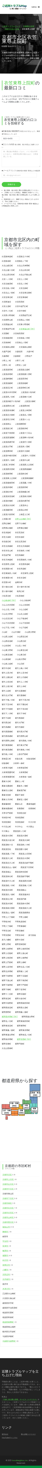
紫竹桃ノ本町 (7, 754)
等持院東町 (6, 822)
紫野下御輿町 (7, 985)
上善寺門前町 (22, 754)
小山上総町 (23, 609)
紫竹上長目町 (7, 682)
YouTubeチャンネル (10, 1437)
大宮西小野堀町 (8, 315)
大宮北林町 (23, 288)
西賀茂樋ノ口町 (25, 885)
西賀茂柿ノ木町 (23, 844)
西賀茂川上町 (7, 858)
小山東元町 (21, 654)
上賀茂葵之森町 (23, 369)
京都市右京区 (9, 1208)
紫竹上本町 (21, 686)
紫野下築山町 (7, 980)
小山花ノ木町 (20, 645)
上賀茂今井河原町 (9, 392)
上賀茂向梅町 (7, 501)
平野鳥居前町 (20, 921)
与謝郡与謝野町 (10, 1341)
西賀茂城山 (6, 872)
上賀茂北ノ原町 (25, 415)
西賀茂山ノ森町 (8, 912)
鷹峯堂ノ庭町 (22, 799)
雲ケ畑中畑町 (7, 591)
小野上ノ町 (6, 360)
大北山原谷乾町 (8, 274)
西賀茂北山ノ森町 (9, 867)
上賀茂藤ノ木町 (25, 482)
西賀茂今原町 (7, 835)
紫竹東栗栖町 (7, 745)
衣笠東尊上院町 (27, 573)
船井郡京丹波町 (9, 1331)
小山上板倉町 (25, 600)
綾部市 (5, 1236)
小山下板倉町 (22, 618)
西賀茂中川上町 (8, 881)
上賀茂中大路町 (23, 451)
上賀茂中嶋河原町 (9, 455)
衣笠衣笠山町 (7, 550)
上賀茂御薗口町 (23, 491)
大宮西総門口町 (25, 315)
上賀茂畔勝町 (7, 378)
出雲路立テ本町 (23, 256)
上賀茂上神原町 (25, 410)
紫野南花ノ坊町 (25, 1034)
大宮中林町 (21, 311)
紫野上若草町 (7, 967)
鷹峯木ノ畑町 (22, 786)
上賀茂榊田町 (20, 424)
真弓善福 (32, 935)
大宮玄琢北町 (7, 297)
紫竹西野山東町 (8, 740)
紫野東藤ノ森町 (8, 1030)
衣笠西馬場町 (24, 564)
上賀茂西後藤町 (25, 469)
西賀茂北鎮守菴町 (26, 862)
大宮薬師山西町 (8, 347)
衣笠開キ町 (6, 582)
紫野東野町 (21, 1025)
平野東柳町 (21, 926)
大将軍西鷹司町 (8, 772)
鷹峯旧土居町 (7, 790)
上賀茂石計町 (7, 387)
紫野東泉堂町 (7, 1025)
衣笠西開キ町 (7, 568)
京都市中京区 (9, 1189)
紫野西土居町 (22, 1007)
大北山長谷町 (24, 270)
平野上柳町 (23, 917)
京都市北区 (8, 1174)
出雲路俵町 (6, 261)
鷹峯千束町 (19, 795)
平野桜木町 (6, 921)
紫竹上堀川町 (7, 686)
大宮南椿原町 (7, 338)
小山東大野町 (7, 650)
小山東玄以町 (22, 650)
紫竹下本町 (21, 713)
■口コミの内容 (20, 145)
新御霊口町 (6, 758)
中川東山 (5, 831)
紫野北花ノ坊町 (23, 967)
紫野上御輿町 (22, 958)
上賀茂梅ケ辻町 (25, 396)
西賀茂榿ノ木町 (8, 885)
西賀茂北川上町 (8, 862)
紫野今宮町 (19, 939)
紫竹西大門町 (22, 731)
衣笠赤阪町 (6, 532)
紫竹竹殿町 (19, 727)
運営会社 (5, 1434)
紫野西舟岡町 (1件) (10, 1016)
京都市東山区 (8, 1193)
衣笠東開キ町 (7, 577)
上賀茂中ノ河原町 (28, 455)
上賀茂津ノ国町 (23, 446)
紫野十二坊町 (7, 994)
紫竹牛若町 (6, 668)
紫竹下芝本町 (7, 704)
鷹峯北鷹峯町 (7, 786)
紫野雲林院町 (20, 944)
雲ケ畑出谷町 (7, 587)
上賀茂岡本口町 (8, 406)
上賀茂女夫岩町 (8, 505)
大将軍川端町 (7, 767)
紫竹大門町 (19, 722)
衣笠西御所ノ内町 (24, 559)
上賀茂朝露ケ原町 (24, 374)
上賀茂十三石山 (25, 433)
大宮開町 (5, 333)
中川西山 (30, 826)
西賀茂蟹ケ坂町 (21, 849)
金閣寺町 (19, 582)
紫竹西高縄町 (7, 736)
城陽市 (7, 1255)
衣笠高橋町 (19, 555)
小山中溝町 (16, 632)
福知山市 (8, 1227)
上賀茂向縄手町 (23, 501)
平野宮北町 (6, 930)
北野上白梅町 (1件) (23, 519)
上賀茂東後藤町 (27, 478)
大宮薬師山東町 (25, 347)
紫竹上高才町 (7, 672)
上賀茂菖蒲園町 (8, 437)
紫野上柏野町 (7, 948)
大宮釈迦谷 (6, 301)
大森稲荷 (19, 351)
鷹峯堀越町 (31, 804)
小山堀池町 (6, 659)
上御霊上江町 (24, 514)
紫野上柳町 (21, 962)
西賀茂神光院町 (21, 872)
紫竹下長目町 (22, 709)
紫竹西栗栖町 (7, 731)
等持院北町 (21, 813)
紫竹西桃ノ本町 (25, 740)
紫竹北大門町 (7, 695)
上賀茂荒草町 (22, 378)
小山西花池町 (7, 641)
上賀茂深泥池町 (8, 496)
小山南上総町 (7, 663)
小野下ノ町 (19, 360)
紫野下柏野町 (7, 976)
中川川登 (32, 822)
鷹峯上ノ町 (19, 781)
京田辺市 (7, 1274)
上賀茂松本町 (7, 491)
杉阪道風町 (31, 758)
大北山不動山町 (25, 274)
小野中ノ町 (6, 365)
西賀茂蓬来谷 (24, 894)
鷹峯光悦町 (6, 795)
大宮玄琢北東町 (25, 292)
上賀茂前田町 (22, 487)
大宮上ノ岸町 (22, 279)
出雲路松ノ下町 (21, 261)
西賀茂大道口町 (8, 840)
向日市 (6, 1260)
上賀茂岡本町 (24, 406)
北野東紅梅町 (22, 528)
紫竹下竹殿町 (7, 709)
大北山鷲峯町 (7, 1048)
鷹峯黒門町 (21, 790)
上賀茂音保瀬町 (8, 410)
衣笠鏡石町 (6, 541)
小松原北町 (6, 596)
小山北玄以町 (7, 618)
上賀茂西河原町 (8, 469)
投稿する (11, 184)
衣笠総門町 (6, 555)
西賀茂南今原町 (23, 903)
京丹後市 (7, 1279)
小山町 (4, 632)
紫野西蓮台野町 (28, 1016)
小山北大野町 (7, 614)
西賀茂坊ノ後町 (8, 894)
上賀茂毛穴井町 (8, 419)
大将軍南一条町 (25, 777)
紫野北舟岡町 (7, 971)
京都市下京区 (9, 1198)
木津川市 (7, 1288)
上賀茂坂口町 (7, 428)
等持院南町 (19, 822)
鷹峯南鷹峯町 (7, 808)
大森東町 (17, 356)
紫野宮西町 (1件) (24, 1039)
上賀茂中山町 (24, 460)
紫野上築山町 (22, 953)
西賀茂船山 (21, 890)
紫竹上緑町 (6, 691)
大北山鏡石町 (7, 265)
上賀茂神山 (6, 424)
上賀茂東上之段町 (9, 478)
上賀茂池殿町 (7, 383)
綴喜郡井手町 (8, 1303)
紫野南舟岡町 (7, 1039)
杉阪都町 (5, 763)
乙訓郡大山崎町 (9, 1293)
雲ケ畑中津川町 (23, 587)
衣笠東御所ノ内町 (9, 573)
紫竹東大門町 (22, 745)
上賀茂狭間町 (7, 473)
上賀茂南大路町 (25, 496)
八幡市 (7, 1269)
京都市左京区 (9, 1184)
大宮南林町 (6, 342)
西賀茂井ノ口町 (19, 831)
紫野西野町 (6, 1012)
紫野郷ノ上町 (22, 971)
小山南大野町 (20, 659)
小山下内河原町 (8, 623)
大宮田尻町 (19, 301)
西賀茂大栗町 (22, 835)
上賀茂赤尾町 (7, 374)
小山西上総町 (7, 636)
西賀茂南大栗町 (8, 908)
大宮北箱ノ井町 (8, 288)
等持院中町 (6, 817)
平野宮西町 (6, 935)
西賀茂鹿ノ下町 (8, 853)
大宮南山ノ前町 (21, 342)
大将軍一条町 (18, 763)
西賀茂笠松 (6, 849)
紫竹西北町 (6, 722)
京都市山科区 (9, 1217)
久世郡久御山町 (9, 1298)
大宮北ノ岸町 (22, 283)
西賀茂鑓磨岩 (24, 912)
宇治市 (7, 1241)
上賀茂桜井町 (22, 428)
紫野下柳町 (6, 989)
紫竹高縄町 (6, 727)
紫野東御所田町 (23, 1021)
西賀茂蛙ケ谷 (7, 844)
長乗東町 (32, 808)
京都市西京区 (9, 1222)
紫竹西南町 (19, 718)
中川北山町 (6, 826)
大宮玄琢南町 (22, 297)
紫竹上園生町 (7, 677)
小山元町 (20, 663)
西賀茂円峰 (21, 899)
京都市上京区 (9, 1179)
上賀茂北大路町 (8, 415)
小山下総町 (23, 627)
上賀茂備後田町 (8, 482)
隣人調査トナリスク (28, 1434)
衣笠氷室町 (21, 577)
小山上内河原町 (8, 605)
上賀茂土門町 (7, 446)
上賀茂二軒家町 (8, 464)
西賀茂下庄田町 (27, 867)
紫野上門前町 (7, 962)
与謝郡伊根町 (8, 1336)
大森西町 (5, 356)
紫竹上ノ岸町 (22, 682)
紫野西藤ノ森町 (21, 1012)
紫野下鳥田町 (22, 980)
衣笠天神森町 (7, 559)
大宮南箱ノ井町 (23, 338)
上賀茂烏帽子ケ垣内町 (11, 401)
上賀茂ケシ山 (24, 419)
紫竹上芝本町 (22, 672)
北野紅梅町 (6, 523)
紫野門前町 (19, 1043)
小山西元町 (21, 641)
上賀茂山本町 (22, 510)
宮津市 (6, 1246)
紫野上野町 (6, 944)
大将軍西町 (23, 772)
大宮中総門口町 (21, 306)
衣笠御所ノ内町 (23, 550)
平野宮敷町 (19, 930)
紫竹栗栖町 (21, 695)
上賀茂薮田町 (7, 510)
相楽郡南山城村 (9, 1327)
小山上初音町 (24, 605)
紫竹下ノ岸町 (7, 713)
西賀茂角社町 (7, 876)
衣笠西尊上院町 (8, 564)
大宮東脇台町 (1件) (27, 329)
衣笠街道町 (19, 537)
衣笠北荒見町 (20, 541)
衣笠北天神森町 (23, 546)
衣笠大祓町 (6, 537)
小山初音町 (6, 645)
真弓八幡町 (6, 939)
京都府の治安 (28, 26)
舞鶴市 (7, 1231)
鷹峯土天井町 (7, 799)
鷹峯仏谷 (19, 804)
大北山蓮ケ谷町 (8, 270)
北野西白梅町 (7, 528)
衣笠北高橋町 (7, 546)
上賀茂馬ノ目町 (8, 396)
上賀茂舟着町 (7, 487)
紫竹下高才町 (24, 700)
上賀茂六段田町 (8, 514)
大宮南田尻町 (18, 333)
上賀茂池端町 (22, 383)
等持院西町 (19, 817)
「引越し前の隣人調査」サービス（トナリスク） (20, 1399)
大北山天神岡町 (23, 265)
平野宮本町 (19, 935)
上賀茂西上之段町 (26, 464)
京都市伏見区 (9, 1212)
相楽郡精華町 (9, 1322)
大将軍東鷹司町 (8, 777)
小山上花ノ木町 (8, 609)
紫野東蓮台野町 (8, 1034)
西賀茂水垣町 (7, 903)
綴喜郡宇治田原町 (9, 1308)
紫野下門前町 (22, 985)
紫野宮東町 (6, 1043)
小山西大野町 (30, 632)
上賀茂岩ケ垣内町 (28, 392)
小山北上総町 (22, 614)
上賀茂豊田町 (7, 451)
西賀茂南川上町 (25, 908)
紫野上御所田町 (23, 948)
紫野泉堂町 (6, 998)
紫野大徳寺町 (20, 998)
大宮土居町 (6, 306)
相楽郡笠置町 (8, 1312)
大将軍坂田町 (22, 767)
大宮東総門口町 (8, 329)
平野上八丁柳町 (8, 917)
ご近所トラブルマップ (11, 26)
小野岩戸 (28, 356)
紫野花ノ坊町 (7, 1021)
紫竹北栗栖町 (20, 691)
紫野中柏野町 (7, 1003)
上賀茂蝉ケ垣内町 (26, 437)
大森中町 (30, 351)
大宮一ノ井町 (7, 279)
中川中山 (19, 826)
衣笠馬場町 (21, 568)
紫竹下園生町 (22, 704)
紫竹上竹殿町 (22, 677)
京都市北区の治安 (11, 29)
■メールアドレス (21, 170)
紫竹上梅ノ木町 (21, 668)
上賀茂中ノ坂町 (8, 460)
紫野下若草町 (20, 989)
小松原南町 (19, 596)
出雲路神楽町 (7, 256)
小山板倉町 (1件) (9, 600)
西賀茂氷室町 (7, 890)
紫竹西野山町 (22, 736)
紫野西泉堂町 (7, 1007)
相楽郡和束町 (8, 1317)
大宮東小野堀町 (23, 324)
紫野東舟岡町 (24, 1030)
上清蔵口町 (6, 519)
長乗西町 (20, 808)
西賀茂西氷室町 (25, 881)
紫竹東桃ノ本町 (23, 749)
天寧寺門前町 (7, 813)
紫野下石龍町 (22, 976)
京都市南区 (8, 1203)
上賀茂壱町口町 (23, 387)
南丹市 (5, 1284)
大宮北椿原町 (7, 283)
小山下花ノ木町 (8, 627)
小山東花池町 (7, 654)
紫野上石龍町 (7, 953)
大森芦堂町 (6, 351)
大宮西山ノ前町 (23, 320)
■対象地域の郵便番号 (21, 132)
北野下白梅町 (20, 523)
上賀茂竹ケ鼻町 (25, 442)
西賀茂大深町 (24, 840)
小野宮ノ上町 (20, 365)
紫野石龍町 (21, 994)
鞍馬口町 (20, 591)
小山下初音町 (24, 623)
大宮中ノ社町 (7, 311)
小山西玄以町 (22, 636)
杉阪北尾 (19, 758)
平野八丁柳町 (7, 926)
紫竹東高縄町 (7, 749)
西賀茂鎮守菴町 (23, 876)
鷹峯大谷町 (6, 781)
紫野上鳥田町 (7, 958)
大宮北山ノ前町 (8, 292)
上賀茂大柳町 (30, 401)
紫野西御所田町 (23, 1003)
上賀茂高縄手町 (8, 442)
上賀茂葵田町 (7, 369)
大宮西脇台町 (7, 324)
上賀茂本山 (23, 505)
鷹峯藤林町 (6, 804)
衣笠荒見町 (19, 532)
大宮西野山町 (7, 320)
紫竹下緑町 (6, 718)
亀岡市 (6, 1250)
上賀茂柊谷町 (22, 473)
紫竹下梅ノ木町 (8, 700)
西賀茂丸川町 (7, 899)
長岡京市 (7, 1265)
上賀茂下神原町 (8, 433)
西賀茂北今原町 (23, 858)
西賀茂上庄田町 (25, 853)
